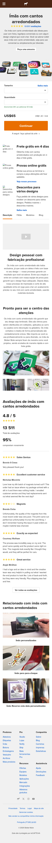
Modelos (30, 215)
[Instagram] (28, 798)
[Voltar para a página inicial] (26, 4)
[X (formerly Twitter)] (23, 798)
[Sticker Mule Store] (18, 798)
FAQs (19, 215)
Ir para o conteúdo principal (2, 2)
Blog (41, 215)
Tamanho (8, 85)
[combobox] (26, 90)
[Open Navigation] (4, 4)
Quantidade (9, 97)
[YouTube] (33, 798)
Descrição (7, 215)
